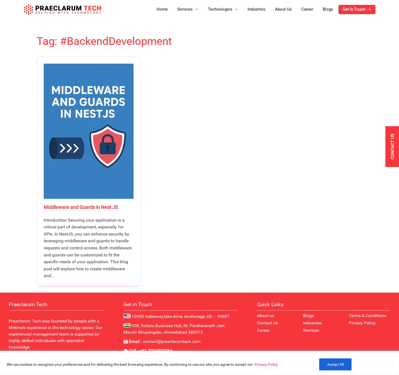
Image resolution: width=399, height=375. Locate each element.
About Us (283, 9)
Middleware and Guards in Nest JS (81, 207)
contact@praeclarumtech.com (172, 341)
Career (307, 9)
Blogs (328, 9)
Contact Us (267, 323)
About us (265, 315)
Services (311, 330)
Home (162, 9)
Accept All (335, 364)
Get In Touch (354, 9)
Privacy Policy (266, 364)
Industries (256, 9)
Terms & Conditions (367, 315)
